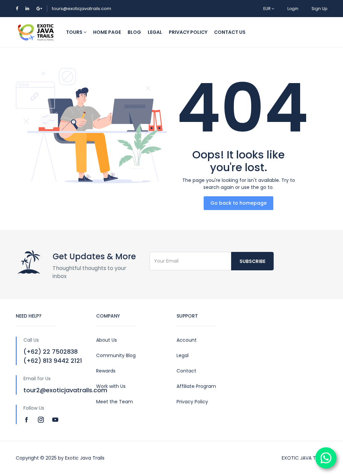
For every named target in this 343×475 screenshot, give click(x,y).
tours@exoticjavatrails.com (81, 8)
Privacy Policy (192, 401)
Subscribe (252, 261)
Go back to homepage (238, 203)
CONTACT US (230, 32)
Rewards (106, 370)
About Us (106, 340)
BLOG (134, 32)
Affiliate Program (196, 386)
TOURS (74, 32)
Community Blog (116, 355)
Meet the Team (114, 401)
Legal (183, 355)
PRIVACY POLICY (188, 32)
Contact (186, 370)
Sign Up (319, 8)
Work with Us (111, 386)
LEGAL (155, 32)
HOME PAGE (107, 32)
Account (187, 340)
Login (292, 8)
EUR (267, 8)
